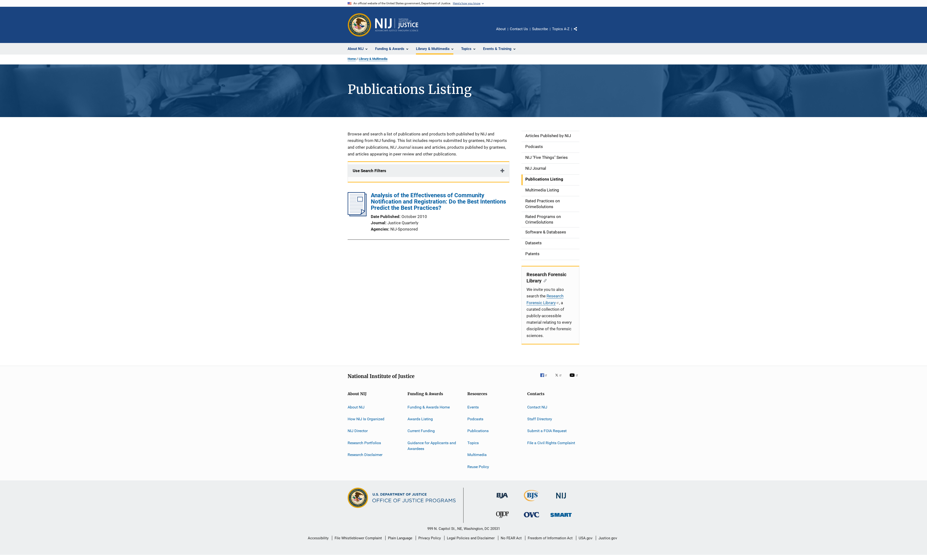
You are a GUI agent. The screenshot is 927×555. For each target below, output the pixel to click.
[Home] (396, 24)
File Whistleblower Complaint (358, 538)
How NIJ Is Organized (366, 419)
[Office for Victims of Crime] (531, 518)
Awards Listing (420, 419)
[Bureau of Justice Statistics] (532, 502)
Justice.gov (607, 538)
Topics (473, 443)
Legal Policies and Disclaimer (471, 538)
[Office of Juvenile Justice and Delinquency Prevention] (502, 519)
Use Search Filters (369, 170)
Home (352, 59)
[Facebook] (545, 378)
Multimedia (477, 454)
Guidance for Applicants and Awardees (431, 446)
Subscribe (540, 29)
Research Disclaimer (365, 454)
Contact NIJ (537, 407)
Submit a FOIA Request (547, 431)
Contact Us (519, 29)
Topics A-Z (560, 29)
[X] (560, 378)
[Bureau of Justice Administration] (502, 499)
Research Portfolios (364, 443)
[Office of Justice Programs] (359, 25)
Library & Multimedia (373, 59)
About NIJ (356, 407)
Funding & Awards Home (428, 407)
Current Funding (421, 431)
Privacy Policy (429, 538)
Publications (478, 431)
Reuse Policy (478, 466)
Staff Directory (539, 419)
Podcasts (475, 419)
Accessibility (318, 538)
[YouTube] (574, 378)
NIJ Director (358, 431)
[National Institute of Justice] (561, 499)
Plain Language (400, 538)
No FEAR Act (511, 538)
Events (473, 407)
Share (579, 32)
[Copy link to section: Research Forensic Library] (544, 280)
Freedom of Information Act (550, 538)
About (501, 29)
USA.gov (585, 538)
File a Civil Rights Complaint (551, 443)
